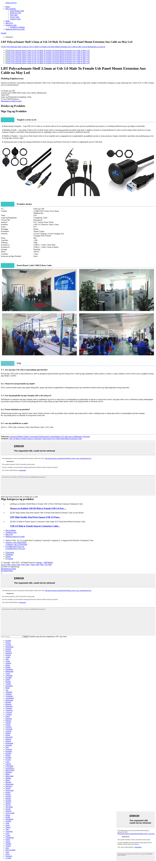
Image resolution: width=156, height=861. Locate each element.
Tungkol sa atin (11, 25)
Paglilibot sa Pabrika (17, 27)
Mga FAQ (9, 23)
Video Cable (34, 565)
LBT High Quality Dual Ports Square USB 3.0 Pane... (35, 517)
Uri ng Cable (5, 565)
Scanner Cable (15, 19)
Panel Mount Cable (17, 11)
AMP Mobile (48, 562)
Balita (7, 21)
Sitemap (39, 562)
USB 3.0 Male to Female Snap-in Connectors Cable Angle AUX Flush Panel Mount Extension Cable (45, 439)
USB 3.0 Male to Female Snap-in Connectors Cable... (35, 526)
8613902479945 (7, 571)
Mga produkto (10, 9)
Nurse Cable (14, 17)
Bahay (7, 7)
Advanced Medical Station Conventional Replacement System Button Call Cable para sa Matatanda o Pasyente (50, 437)
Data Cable (25, 565)
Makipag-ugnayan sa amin (15, 29)
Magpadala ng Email (8, 569)
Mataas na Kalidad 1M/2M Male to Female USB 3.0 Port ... (38, 508)
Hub (41, 565)
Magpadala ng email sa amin (11, 101)
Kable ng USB (15, 13)
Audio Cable (15, 565)
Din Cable (13, 15)
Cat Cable (48, 565)
